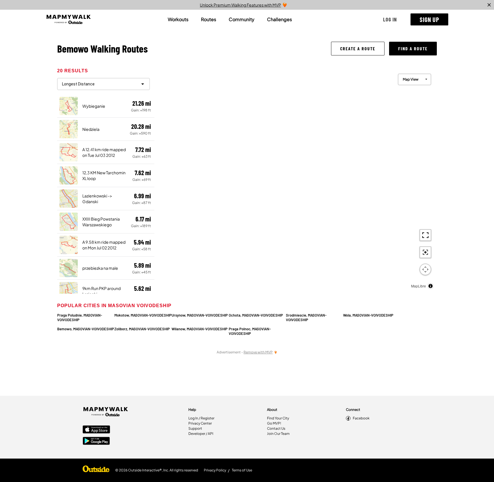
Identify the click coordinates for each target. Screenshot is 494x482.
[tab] (178, 19)
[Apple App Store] (96, 430)
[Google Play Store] (96, 441)
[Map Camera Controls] (425, 269)
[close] (489, 5)
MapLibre (418, 285)
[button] (390, 19)
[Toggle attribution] (430, 286)
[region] (295, 180)
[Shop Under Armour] (96, 470)
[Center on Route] (425, 252)
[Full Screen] (425, 235)
